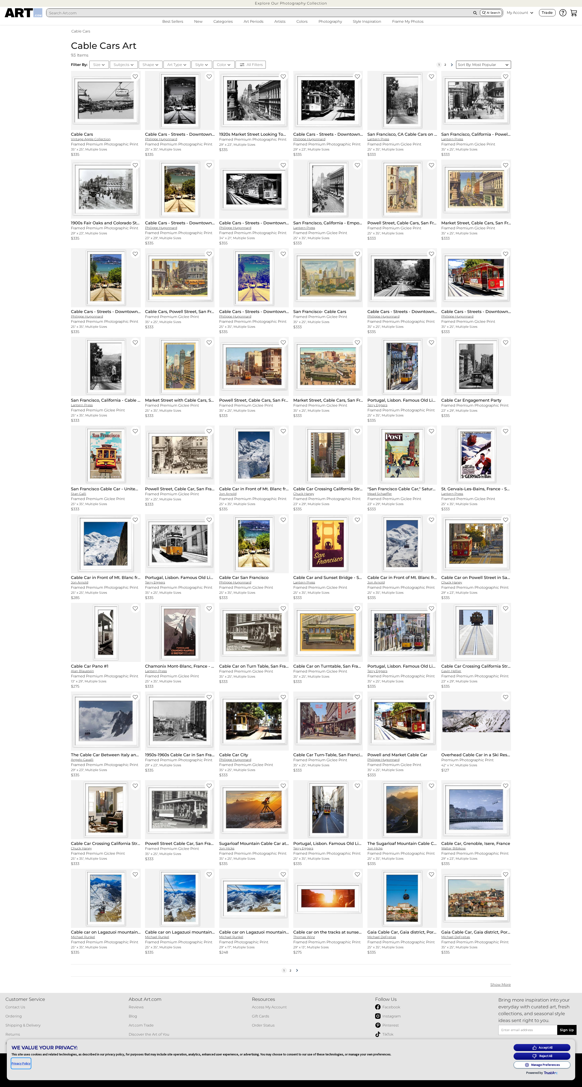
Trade (547, 12)
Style (199, 65)
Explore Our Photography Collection (291, 3)
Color (221, 65)
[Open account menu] (531, 13)
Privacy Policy (21, 1063)
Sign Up (567, 1030)
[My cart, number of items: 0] (573, 12)
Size (96, 65)
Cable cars (80, 31)
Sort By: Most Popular (477, 65)
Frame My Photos (408, 21)
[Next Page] (451, 65)
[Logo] (24, 12)
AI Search (493, 12)
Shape (148, 65)
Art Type (174, 65)
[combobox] (258, 13)
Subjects (121, 65)
